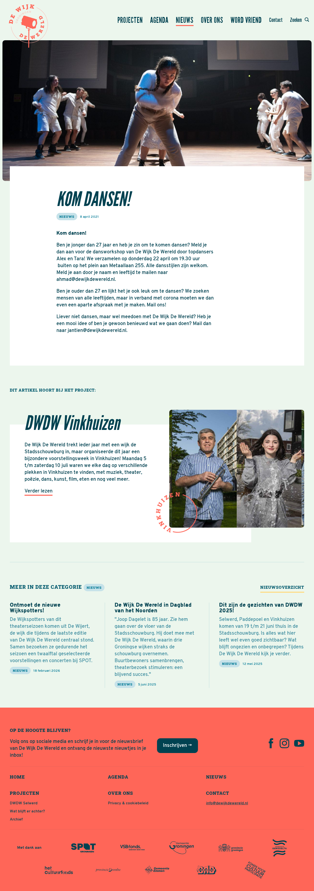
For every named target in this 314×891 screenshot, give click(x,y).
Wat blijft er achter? (27, 811)
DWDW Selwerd (24, 803)
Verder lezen (38, 491)
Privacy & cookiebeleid (128, 803)
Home (17, 777)
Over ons (212, 20)
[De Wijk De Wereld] (29, 24)
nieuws (66, 216)
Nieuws (185, 20)
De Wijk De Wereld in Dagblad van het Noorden (153, 608)
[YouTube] (299, 743)
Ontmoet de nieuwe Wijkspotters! (35, 608)
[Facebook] (271, 743)
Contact (276, 19)
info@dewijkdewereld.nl (227, 803)
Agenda (159, 20)
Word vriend (246, 20)
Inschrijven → (177, 745)
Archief (16, 820)
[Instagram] (284, 743)
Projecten (130, 20)
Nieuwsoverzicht (282, 587)
